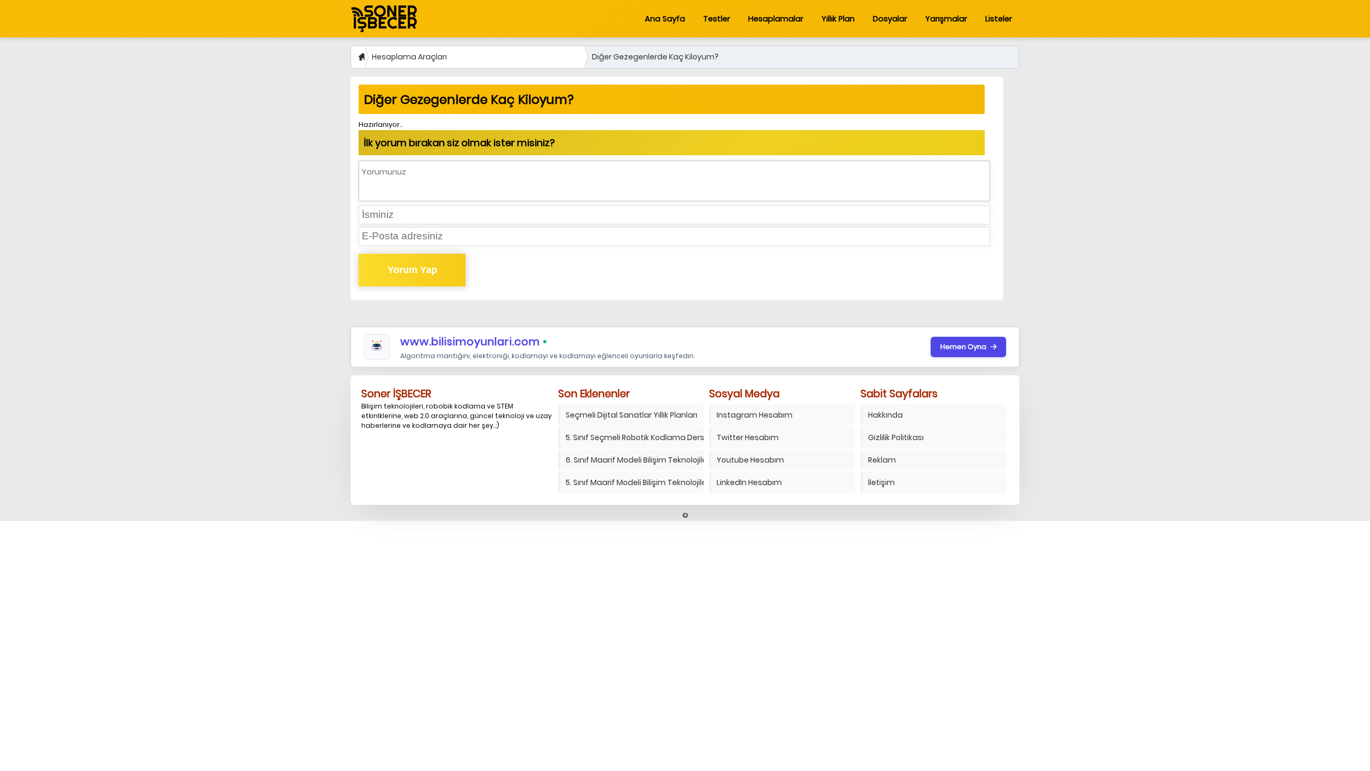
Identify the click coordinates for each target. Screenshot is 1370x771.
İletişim (881, 482)
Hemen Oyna (963, 347)
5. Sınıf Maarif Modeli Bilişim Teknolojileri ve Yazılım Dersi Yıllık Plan (635, 482)
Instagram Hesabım (755, 415)
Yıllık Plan (838, 18)
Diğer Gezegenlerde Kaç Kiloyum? (655, 56)
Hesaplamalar (775, 18)
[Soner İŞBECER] (384, 18)
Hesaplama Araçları (409, 56)
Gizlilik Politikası (896, 437)
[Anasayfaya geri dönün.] (357, 57)
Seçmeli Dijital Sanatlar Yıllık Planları (631, 415)
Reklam (882, 460)
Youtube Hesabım (750, 460)
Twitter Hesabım (748, 437)
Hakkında (885, 415)
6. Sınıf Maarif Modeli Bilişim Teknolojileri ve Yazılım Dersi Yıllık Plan (635, 460)
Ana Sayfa (665, 18)
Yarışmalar (946, 18)
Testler (716, 18)
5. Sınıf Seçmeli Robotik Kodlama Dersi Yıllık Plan (635, 437)
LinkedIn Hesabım (749, 482)
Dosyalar (890, 18)
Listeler (998, 18)
